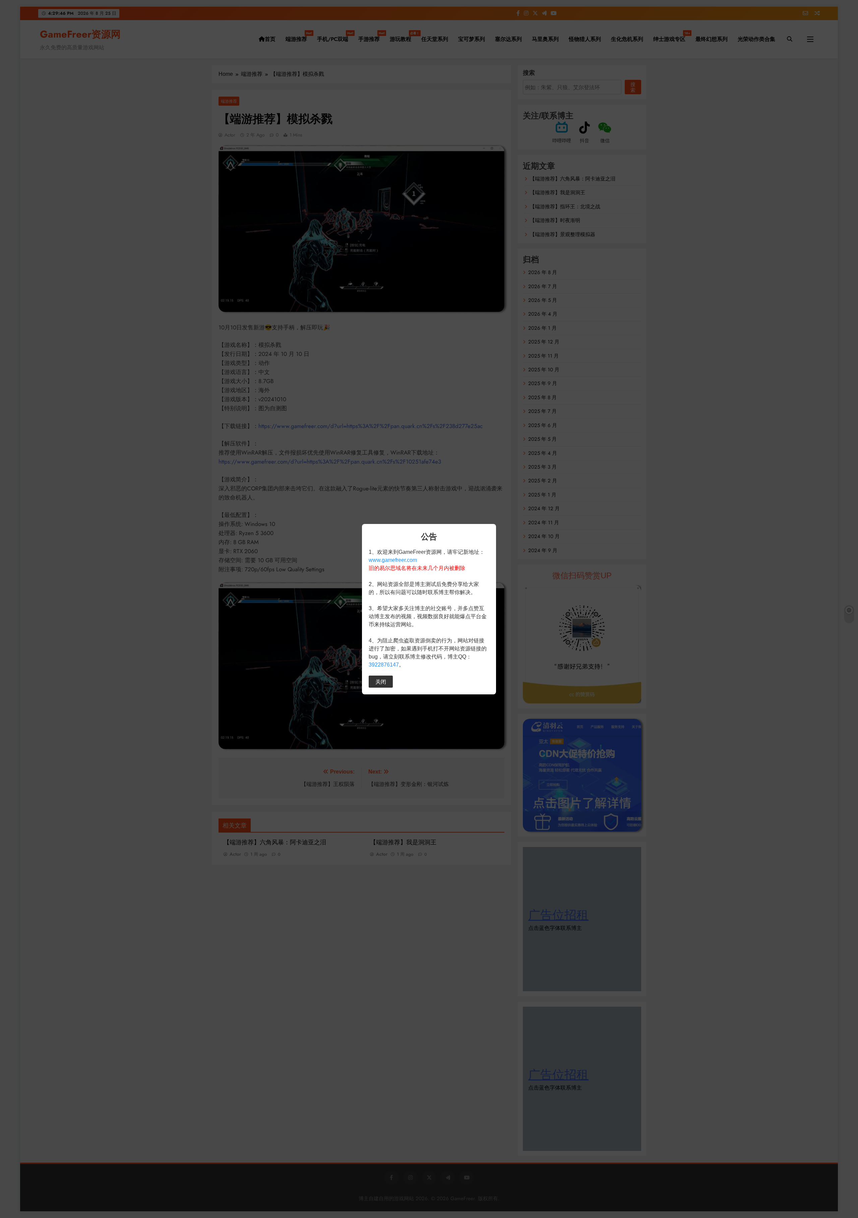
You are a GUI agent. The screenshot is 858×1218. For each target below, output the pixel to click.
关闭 (380, 681)
